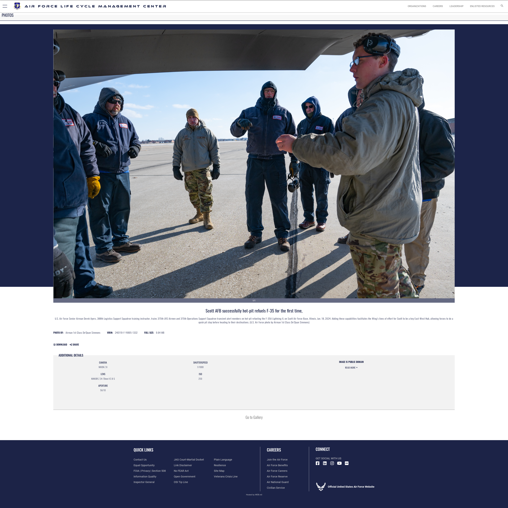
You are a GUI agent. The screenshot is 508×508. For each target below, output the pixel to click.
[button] (4, 6)
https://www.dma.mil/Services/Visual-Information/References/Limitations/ (339, 377)
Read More (350, 367)
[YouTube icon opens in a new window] (339, 463)
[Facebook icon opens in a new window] (318, 463)
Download (61, 344)
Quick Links (143, 450)
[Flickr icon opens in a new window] (347, 463)
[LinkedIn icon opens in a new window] (325, 463)
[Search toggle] (502, 6)
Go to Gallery (254, 417)
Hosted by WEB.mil (254, 495)
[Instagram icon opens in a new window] (332, 463)
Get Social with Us (328, 458)
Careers (274, 450)
